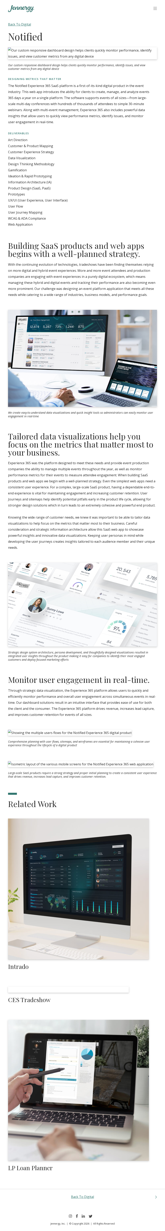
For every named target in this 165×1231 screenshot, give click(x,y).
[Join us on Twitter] (90, 1216)
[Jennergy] (21, 9)
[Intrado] (78, 889)
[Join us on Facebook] (77, 1216)
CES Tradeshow (29, 1000)
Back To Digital (19, 24)
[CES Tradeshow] (68, 990)
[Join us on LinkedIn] (83, 1216)
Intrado (18, 966)
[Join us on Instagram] (70, 1216)
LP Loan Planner (30, 1168)
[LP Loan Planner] (78, 1090)
